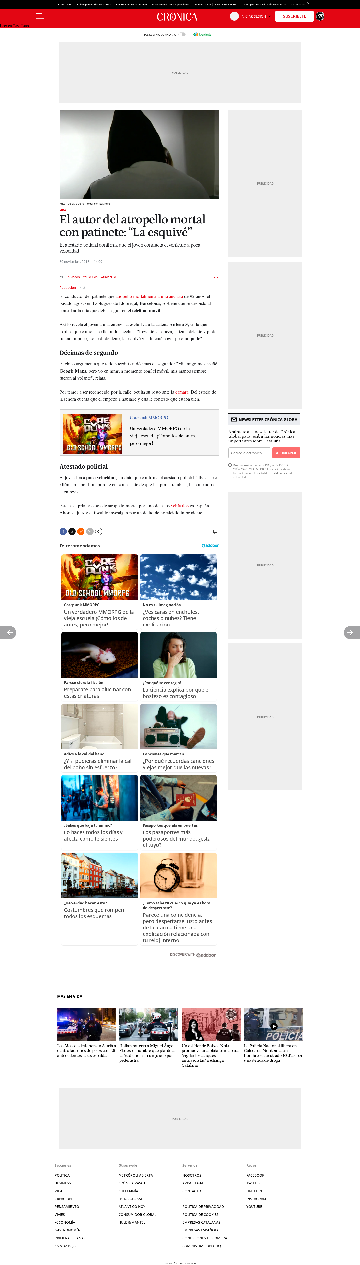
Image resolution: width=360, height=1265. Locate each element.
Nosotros (191, 1175)
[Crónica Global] (180, 16)
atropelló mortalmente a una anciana (149, 296)
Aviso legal (193, 1183)
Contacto (191, 1191)
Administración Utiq (201, 1245)
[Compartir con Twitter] (72, 531)
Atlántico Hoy (132, 1206)
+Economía (65, 1222)
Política (62, 1175)
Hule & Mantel (132, 1222)
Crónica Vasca (132, 1183)
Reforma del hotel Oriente (131, 4)
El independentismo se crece (94, 4)
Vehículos (90, 277)
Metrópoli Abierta (136, 1175)
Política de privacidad (203, 1206)
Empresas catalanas (201, 1222)
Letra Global (131, 1198)
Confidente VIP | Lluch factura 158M (215, 4)
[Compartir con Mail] (90, 531)
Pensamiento (67, 1206)
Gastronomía (67, 1230)
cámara (181, 392)
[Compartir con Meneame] (80, 531)
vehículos (180, 505)
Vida (63, 210)
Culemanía (128, 1191)
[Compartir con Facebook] (63, 531)
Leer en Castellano (14, 26)
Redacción (68, 287)
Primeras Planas (70, 1238)
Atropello (108, 277)
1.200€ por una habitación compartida (264, 4)
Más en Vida (69, 996)
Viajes (60, 1214)
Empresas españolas (201, 1230)
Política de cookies (200, 1214)
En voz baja (65, 1245)
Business (63, 1183)
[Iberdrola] (202, 34)
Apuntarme (286, 453)
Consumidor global (137, 1214)
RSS (185, 1198)
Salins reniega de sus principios (170, 4)
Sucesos (74, 277)
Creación (63, 1198)
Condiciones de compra (204, 1238)
